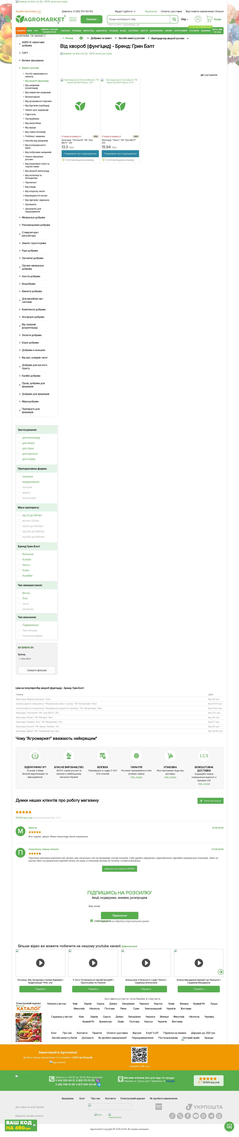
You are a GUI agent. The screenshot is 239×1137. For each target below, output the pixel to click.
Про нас (67, 1033)
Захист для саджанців (36, 110)
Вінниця (184, 1003)
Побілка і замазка (35, 136)
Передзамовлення (142, 1037)
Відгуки (137, 1033)
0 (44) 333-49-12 (65, 1080)
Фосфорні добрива (33, 317)
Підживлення (30, 625)
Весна (26, 593)
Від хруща (30, 127)
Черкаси (144, 1003)
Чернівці (209, 1016)
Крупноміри (180, 30)
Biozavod (27, 554)
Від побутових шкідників (38, 152)
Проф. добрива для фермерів (33, 385)
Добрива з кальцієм (33, 350)
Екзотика (133, 30)
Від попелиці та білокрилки (33, 176)
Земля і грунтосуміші (34, 243)
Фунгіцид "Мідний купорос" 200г (33, 699)
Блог (54, 1033)
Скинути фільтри (36, 670)
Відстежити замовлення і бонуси (205, 11)
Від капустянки (33, 123)
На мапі (170, 1081)
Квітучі (144, 30)
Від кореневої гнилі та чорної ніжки (37, 165)
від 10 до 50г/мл (32, 515)
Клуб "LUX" (152, 1033)
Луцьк (214, 1003)
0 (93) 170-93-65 (83, 11)
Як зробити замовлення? (112, 1037)
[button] (221, 972)
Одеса (100, 1003)
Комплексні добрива (34, 309)
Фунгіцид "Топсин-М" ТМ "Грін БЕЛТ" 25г (77, 141)
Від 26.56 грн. (215, 731)
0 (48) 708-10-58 (65, 1084)
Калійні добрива (31, 375)
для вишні (28, 443)
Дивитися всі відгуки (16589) (120, 868)
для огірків (28, 459)
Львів (171, 1003)
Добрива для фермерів (35, 394)
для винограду (31, 437)
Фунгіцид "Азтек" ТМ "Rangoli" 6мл (34, 717)
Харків (88, 1003)
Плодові (113, 30)
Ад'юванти (30, 204)
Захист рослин (30, 68)
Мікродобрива (30, 401)
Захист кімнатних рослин (34, 158)
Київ (75, 1003)
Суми (136, 1008)
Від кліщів (30, 186)
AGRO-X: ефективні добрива (33, 44)
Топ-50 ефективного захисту (36, 75)
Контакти (82, 1033)
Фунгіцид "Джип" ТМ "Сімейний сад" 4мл (37, 731)
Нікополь (94, 1008)
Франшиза (151, 11)
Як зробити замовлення (163, 1098)
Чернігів (171, 1008)
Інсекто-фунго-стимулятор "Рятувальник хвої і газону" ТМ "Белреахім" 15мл (56, 703)
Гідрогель (30, 114)
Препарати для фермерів (31, 410)
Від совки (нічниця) (35, 132)
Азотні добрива (31, 276)
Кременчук (105, 1021)
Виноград (88, 30)
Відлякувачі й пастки (36, 195)
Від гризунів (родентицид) (30, 326)
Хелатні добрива (31, 335)
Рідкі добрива (30, 250)
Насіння (65, 30)
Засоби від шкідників (36, 140)
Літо (24, 598)
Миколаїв (79, 1008)
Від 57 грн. (214, 722)
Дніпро (113, 1003)
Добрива (205, 30)
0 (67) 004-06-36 (86, 1084)
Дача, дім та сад (217, 30)
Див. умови (136, 777)
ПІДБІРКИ (21, 30)
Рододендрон (129, 24)
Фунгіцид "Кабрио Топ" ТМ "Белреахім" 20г (39, 722)
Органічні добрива (32, 258)
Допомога (87, 1037)
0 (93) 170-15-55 (85, 1080)
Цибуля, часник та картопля (49, 30)
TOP (36, 30)
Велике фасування (33, 60)
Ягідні (123, 30)
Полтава (110, 1008)
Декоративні (156, 30)
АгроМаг (27, 575)
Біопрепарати (32, 96)
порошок (27, 476)
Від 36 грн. (214, 726)
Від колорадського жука (35, 146)
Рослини (194, 30)
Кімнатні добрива (32, 291)
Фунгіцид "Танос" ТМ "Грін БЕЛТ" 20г (119, 141)
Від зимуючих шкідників (38, 92)
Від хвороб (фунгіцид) (37, 80)
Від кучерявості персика (38, 101)
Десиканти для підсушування (33, 210)
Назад (69, 38)
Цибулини (101, 30)
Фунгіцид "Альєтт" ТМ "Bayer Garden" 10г (37, 726)
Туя (137, 24)
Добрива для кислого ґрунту (34, 366)
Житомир (185, 1008)
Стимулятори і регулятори (30, 234)
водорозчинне (30, 481)
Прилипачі (30, 182)
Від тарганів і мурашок (37, 200)
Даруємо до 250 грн (203, 1033)
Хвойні (169, 30)
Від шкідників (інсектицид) (32, 86)
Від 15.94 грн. (215, 703)
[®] (40, 22)
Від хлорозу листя (35, 191)
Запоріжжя (128, 1003)
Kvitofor (26, 559)
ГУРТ (25, 53)
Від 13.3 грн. (214, 712)
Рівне (123, 1008)
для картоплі (30, 453)
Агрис (25, 570)
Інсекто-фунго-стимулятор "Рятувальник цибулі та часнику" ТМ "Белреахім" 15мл (59, 708)
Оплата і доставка (171, 11)
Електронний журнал (133, 1098)
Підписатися (120, 915)
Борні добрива (30, 342)
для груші (28, 448)
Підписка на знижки (175, 1033)
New (29, 30)
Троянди (76, 30)
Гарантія (97, 1033)
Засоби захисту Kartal (64, 1037)
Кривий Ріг (199, 1003)
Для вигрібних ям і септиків (32, 300)
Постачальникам (168, 1037)
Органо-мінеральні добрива (33, 267)
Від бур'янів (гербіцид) (37, 105)
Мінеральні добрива (33, 217)
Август (26, 565)
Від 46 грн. (214, 717)
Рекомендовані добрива (36, 225)
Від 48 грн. (214, 699)
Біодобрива (28, 283)
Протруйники (32, 118)
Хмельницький (153, 1008)
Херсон (158, 1003)
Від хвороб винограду (37, 171)
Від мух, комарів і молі (34, 357)
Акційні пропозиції (28, 11)
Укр (183, 19)
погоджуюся (103, 920)
